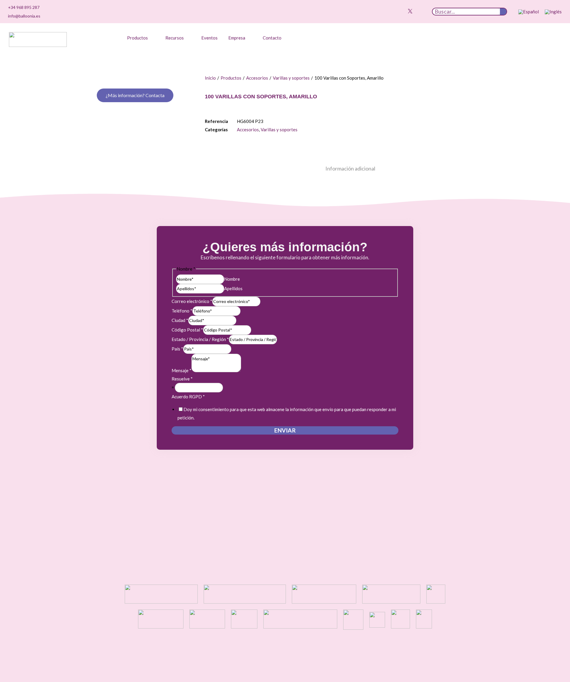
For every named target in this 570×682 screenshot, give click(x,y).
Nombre (232, 279)
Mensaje (181, 370)
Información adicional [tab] (350, 168)
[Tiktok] (389, 11)
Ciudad (180, 320)
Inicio (210, 77)
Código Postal (187, 329)
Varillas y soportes (291, 77)
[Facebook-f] (417, 11)
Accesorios (257, 77)
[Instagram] (396, 11)
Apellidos (233, 288)
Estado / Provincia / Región (200, 339)
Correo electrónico (192, 301)
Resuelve (182, 378)
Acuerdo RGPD (188, 396)
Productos (231, 77)
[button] (141, 37)
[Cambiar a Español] (528, 12)
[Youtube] (403, 11)
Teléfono (182, 310)
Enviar (285, 430)
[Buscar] (503, 11)
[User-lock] (424, 11)
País (177, 348)
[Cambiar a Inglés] (553, 12)
